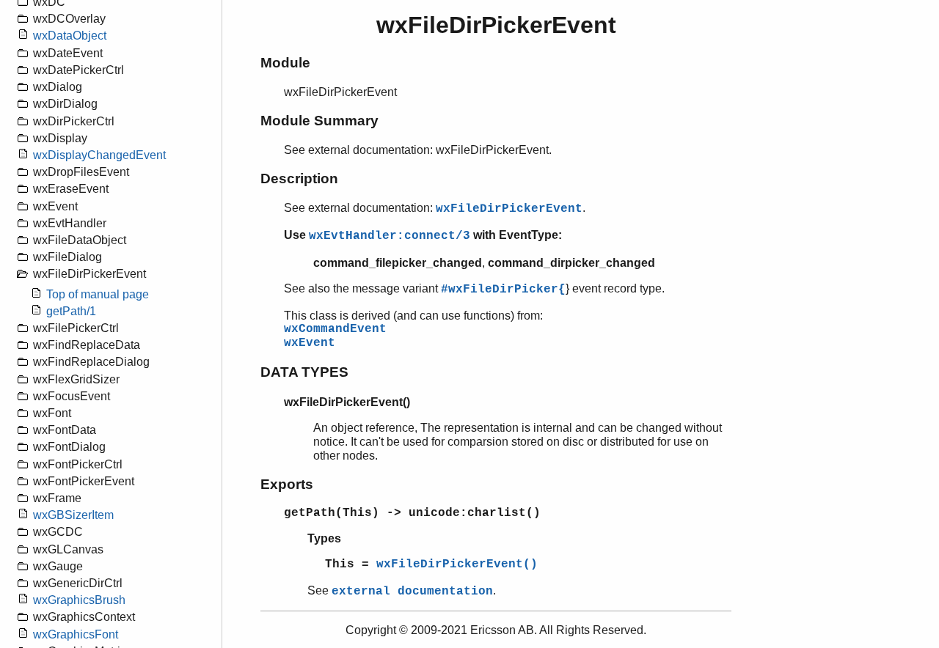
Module (285, 62)
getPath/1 (71, 311)
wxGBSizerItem (73, 515)
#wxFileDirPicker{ (503, 289)
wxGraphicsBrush (79, 600)
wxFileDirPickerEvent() (457, 564)
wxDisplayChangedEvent (99, 155)
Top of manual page (97, 294)
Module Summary (319, 120)
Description (299, 178)
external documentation (412, 591)
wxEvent (309, 343)
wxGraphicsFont (75, 634)
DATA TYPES (304, 372)
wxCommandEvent (335, 329)
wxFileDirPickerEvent (509, 209)
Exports (286, 484)
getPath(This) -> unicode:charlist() (412, 513)
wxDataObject (69, 35)
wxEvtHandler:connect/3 (389, 236)
